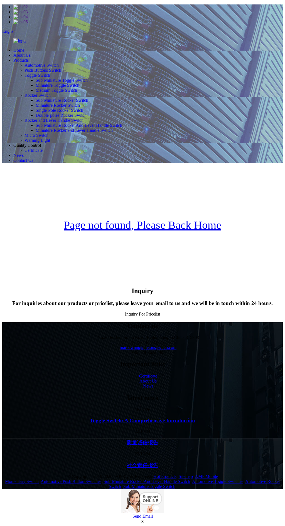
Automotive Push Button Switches (71, 481)
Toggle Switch (37, 75)
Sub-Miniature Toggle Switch (62, 80)
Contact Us (23, 160)
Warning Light (37, 140)
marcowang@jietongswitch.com (148, 347)
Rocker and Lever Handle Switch (53, 120)
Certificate (33, 150)
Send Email (142, 516)
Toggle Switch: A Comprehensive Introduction (142, 420)
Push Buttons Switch (42, 70)
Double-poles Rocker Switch (61, 115)
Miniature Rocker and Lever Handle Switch (74, 130)
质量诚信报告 (142, 442)
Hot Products (164, 476)
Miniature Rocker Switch (58, 105)
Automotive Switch (41, 65)
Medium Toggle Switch (56, 90)
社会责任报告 (142, 465)
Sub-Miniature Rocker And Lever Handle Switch (79, 125)
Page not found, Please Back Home (142, 225)
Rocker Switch (37, 95)
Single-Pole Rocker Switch (59, 110)
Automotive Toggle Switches (217, 481)
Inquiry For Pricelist (142, 314)
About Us (22, 55)
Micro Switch (36, 135)
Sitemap (186, 476)
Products (21, 60)
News (18, 155)
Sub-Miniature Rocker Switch (62, 100)
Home (18, 50)
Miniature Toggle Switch (57, 85)
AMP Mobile (206, 476)
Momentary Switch (22, 481)
